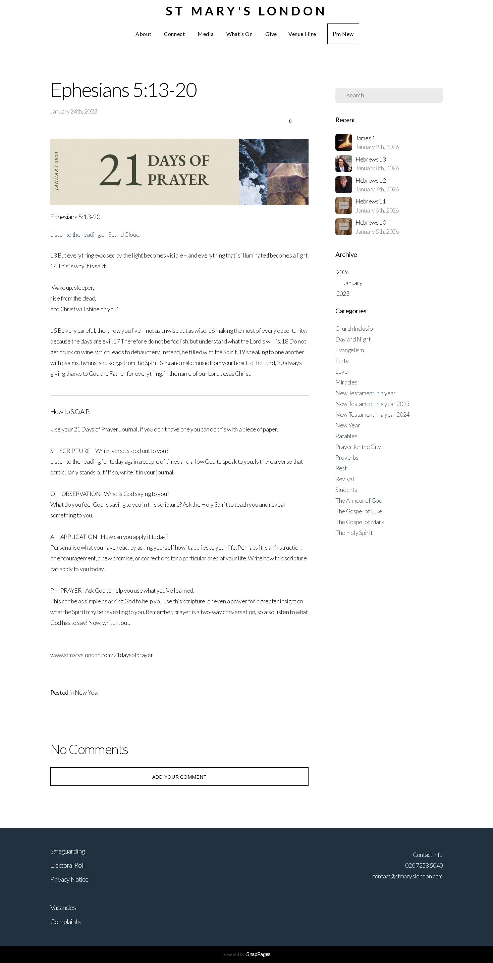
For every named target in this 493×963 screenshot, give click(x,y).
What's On (240, 34)
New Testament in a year (365, 393)
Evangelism (349, 350)
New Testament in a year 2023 (372, 403)
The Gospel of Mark (359, 521)
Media (206, 34)
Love (341, 371)
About (144, 34)
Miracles (346, 382)
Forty (341, 360)
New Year (87, 692)
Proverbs (346, 457)
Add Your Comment (179, 776)
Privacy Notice (69, 879)
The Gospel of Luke (358, 511)
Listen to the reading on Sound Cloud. (95, 234)
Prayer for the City (358, 446)
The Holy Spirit (353, 532)
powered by (246, 954)
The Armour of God (358, 500)
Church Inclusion (355, 328)
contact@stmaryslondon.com (407, 876)
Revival (344, 479)
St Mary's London (246, 10)
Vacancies (63, 907)
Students (346, 489)
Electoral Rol (66, 865)
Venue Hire (302, 34)
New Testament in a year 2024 (372, 414)
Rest (341, 468)
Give (271, 34)
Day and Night (353, 339)
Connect (175, 34)
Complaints (65, 921)
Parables (346, 436)
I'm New (343, 34)
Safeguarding (67, 851)
